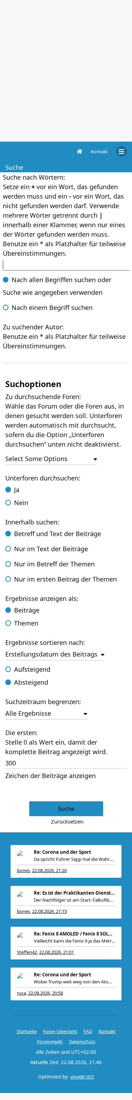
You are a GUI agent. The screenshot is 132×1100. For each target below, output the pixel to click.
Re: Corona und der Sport (62, 852)
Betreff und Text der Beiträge (57, 533)
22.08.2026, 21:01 (56, 952)
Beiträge (26, 610)
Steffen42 (27, 952)
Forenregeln (50, 1041)
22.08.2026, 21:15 (49, 911)
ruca (21, 993)
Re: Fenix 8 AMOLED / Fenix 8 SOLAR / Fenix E (74, 934)
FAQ (87, 1031)
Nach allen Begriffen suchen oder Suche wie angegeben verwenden (57, 286)
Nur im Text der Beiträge (51, 549)
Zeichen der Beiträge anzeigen (50, 775)
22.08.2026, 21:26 (49, 870)
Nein (21, 502)
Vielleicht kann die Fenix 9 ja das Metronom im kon (74, 941)
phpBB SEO (82, 1077)
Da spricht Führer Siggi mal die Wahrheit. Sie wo (74, 859)
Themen (26, 623)
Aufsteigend (32, 669)
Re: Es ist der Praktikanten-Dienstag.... (74, 893)
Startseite (27, 1031)
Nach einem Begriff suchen (52, 307)
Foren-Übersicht (60, 1031)
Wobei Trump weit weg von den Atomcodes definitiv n (74, 981)
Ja (16, 489)
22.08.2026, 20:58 (45, 993)
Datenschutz (82, 1041)
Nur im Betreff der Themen (54, 564)
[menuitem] (99, 151)
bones (23, 870)
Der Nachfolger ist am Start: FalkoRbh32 (74, 900)
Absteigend (31, 682)
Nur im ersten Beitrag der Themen (65, 579)
